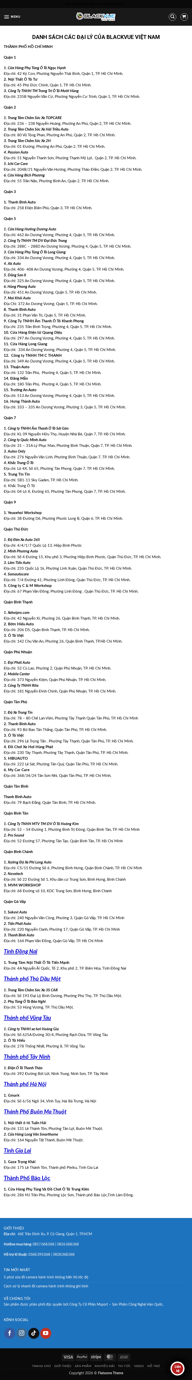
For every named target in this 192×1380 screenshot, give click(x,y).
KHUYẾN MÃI (105, 1366)
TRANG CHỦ (41, 1366)
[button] (12, 17)
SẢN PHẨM (83, 1366)
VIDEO (139, 1366)
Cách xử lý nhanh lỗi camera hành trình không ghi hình (46, 1286)
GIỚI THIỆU (63, 1366)
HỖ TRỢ (153, 1366)
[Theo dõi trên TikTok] (33, 1333)
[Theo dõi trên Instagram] (21, 1333)
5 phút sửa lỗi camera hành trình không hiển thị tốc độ (46, 1277)
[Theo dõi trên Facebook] (9, 1333)
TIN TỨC (124, 1366)
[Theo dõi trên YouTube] (45, 1333)
